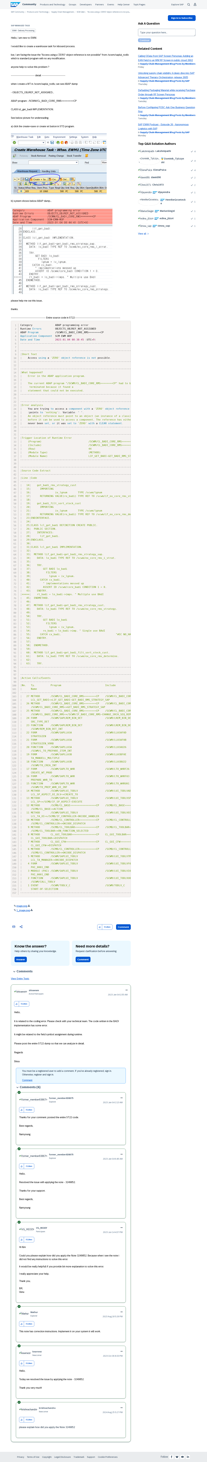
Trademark (78, 1457)
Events (110, 4)
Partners (99, 4)
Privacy (20, 1457)
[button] (99, 927)
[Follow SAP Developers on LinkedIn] (188, 1457)
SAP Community (17, 12)
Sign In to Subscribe (181, 18)
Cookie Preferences (108, 1457)
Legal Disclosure (62, 1457)
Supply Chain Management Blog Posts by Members (167, 64)
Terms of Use (33, 1457)
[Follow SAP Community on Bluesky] (177, 1457)
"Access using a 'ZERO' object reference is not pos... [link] (108, 12)
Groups (72, 4)
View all (142, 233)
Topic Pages (139, 4)
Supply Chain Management (62, 12)
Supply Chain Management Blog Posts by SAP (165, 81)
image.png (22, 906)
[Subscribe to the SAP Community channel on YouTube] (182, 1457)
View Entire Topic (20, 978)
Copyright (47, 1457)
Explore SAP (177, 4)
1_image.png (23, 910)
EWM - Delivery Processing (23, 31)
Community (29, 4)
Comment (123, 927)
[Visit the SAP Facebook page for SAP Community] (171, 1457)
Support (91, 1457)
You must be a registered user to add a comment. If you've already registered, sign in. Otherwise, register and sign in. (67, 1073)
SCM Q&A (81, 12)
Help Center (124, 4)
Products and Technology (52, 4)
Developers (86, 4)
